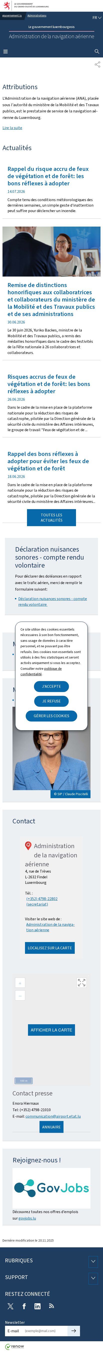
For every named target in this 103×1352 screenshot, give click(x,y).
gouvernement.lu (12, 15)
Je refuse (51, 701)
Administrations (37, 15)
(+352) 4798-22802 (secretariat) (42, 901)
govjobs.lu (27, 1218)
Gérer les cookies (51, 715)
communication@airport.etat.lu (53, 1116)
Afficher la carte (51, 1030)
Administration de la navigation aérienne (50, 927)
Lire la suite (12, 127)
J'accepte (51, 686)
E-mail (13, 1331)
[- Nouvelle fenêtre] (51, 1188)
